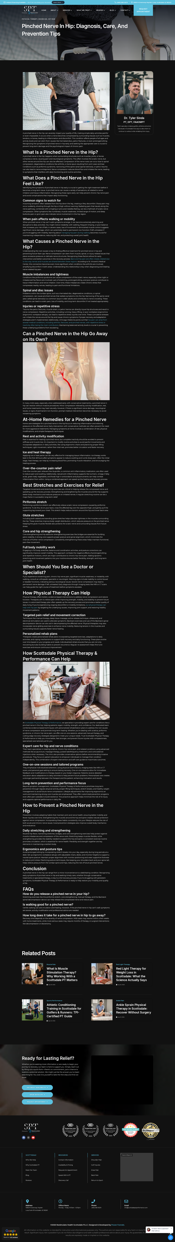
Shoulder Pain (96, 1160)
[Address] (27, 1201)
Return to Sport (97, 1180)
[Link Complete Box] (52, 974)
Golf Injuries (95, 1165)
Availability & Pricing (65, 1165)
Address (29, 1205)
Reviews (29, 1180)
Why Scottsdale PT (33, 1165)
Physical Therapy (29, 19)
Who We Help (31, 1160)
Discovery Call (63, 1180)
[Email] (126, 1201)
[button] (11, 1233)
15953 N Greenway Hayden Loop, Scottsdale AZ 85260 (152, 2)
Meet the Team (31, 1170)
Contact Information (65, 1160)
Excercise (43, 19)
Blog (27, 1175)
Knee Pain (95, 1170)
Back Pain (94, 1175)
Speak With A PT (64, 1175)
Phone (93, 1205)
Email (126, 1205)
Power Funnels (117, 1225)
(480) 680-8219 (122, 2)
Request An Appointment (67, 1170)
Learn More (58, 2)
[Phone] (93, 1201)
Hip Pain (51, 19)
